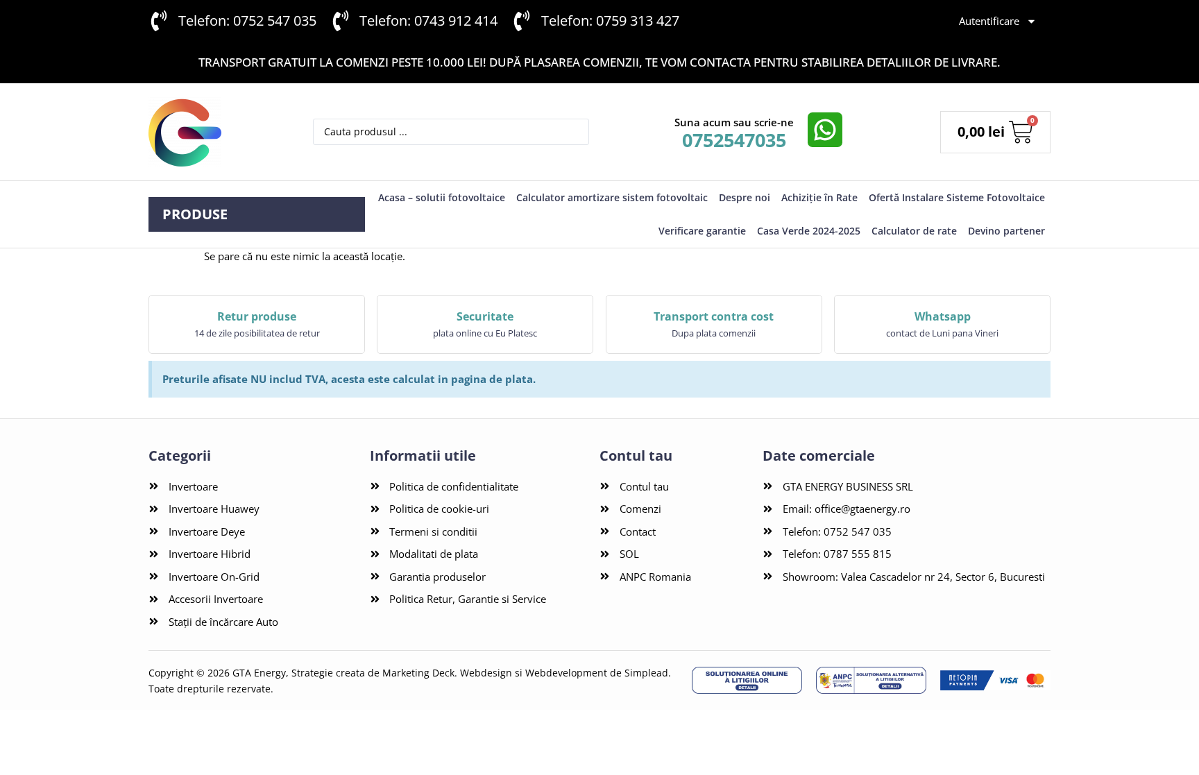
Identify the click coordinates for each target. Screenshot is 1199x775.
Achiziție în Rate (819, 197)
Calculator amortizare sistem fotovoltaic (612, 197)
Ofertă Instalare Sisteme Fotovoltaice (957, 197)
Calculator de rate (914, 230)
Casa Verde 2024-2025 (808, 230)
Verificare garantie (702, 230)
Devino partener (1006, 230)
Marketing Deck (418, 672)
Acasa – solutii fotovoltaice (441, 197)
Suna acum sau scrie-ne (734, 122)
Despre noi (744, 197)
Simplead (646, 672)
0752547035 (734, 140)
